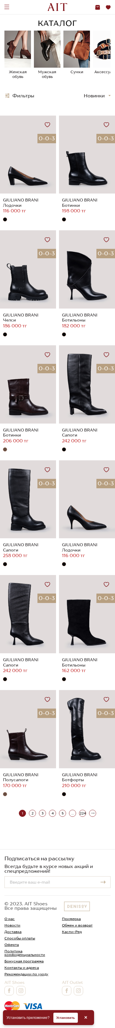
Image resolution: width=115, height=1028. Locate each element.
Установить (65, 1017)
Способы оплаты (19, 938)
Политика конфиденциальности (24, 953)
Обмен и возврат (77, 925)
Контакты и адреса (21, 967)
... (72, 813)
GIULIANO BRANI (20, 200)
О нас (9, 919)
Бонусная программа (24, 961)
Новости (12, 925)
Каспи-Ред (72, 931)
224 (83, 813)
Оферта (11, 944)
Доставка (13, 931)
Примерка (71, 919)
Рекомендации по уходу (26, 974)
